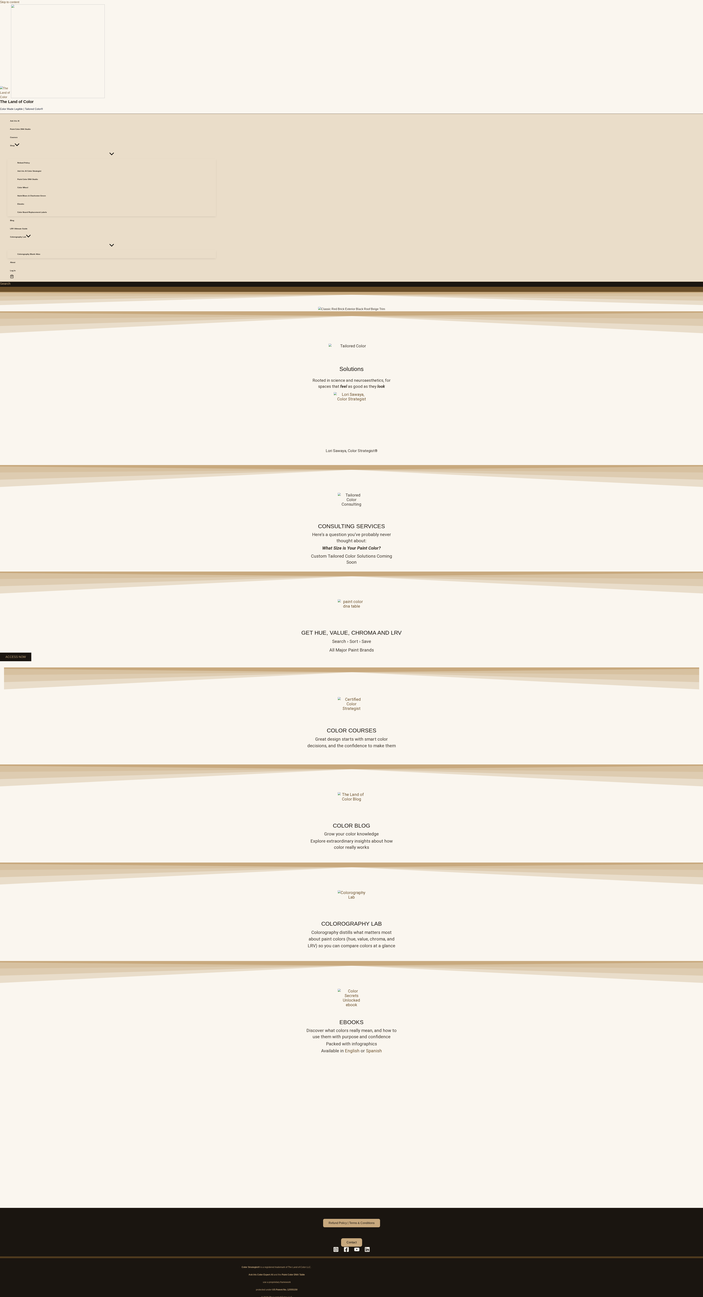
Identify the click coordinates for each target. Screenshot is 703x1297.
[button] (17, 145)
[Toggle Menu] (111, 154)
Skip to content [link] (9, 2)
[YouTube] (357, 1251)
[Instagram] (336, 1251)
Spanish (374, 1050)
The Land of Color (17, 101)
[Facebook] (346, 1251)
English (352, 1050)
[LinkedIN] (367, 1251)
